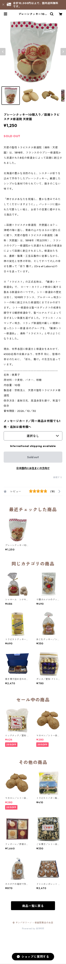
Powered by (29, 928)
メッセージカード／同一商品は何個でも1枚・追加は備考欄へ (32, 424)
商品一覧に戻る (33, 906)
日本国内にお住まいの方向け (33, 468)
